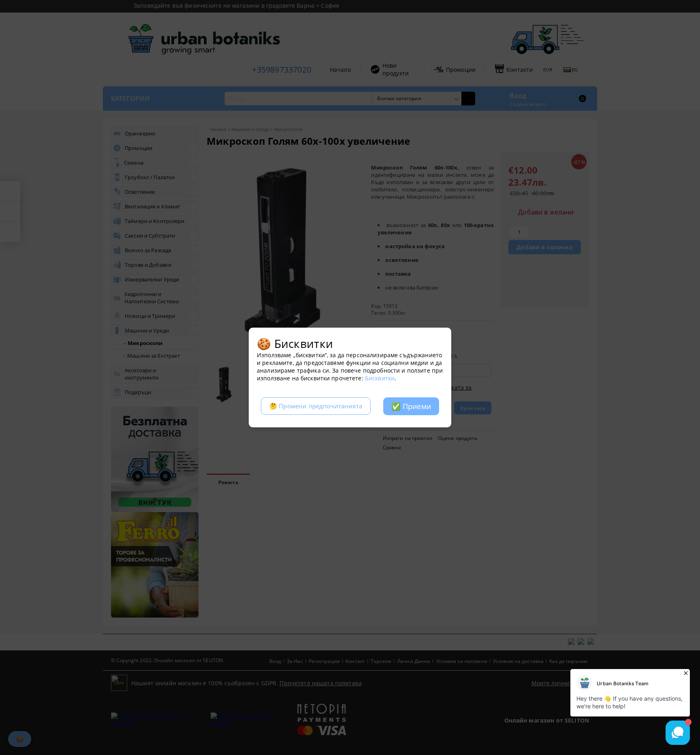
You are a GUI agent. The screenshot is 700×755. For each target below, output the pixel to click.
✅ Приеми (411, 406)
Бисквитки (380, 378)
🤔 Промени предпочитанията (315, 406)
